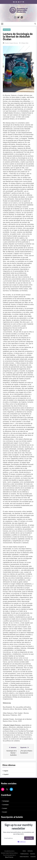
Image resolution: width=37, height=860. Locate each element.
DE (18, 2)
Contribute (5, 804)
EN (14, 2)
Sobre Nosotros (24, 856)
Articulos (30, 851)
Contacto (33, 856)
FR (23, 2)
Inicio (24, 851)
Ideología (7, 30)
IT (21, 2)
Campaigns (5, 801)
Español (6, 774)
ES (16, 2)
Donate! (4, 812)
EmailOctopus (22, 841)
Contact (4, 808)
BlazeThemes (9, 857)
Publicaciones (24, 854)
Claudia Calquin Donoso (11, 43)
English (6, 771)
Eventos (32, 854)
